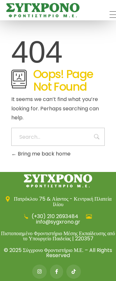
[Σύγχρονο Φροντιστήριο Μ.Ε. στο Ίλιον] (43, 10)
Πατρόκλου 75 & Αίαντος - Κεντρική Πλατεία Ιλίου (62, 201)
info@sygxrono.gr (58, 222)
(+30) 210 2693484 (55, 216)
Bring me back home (43, 153)
